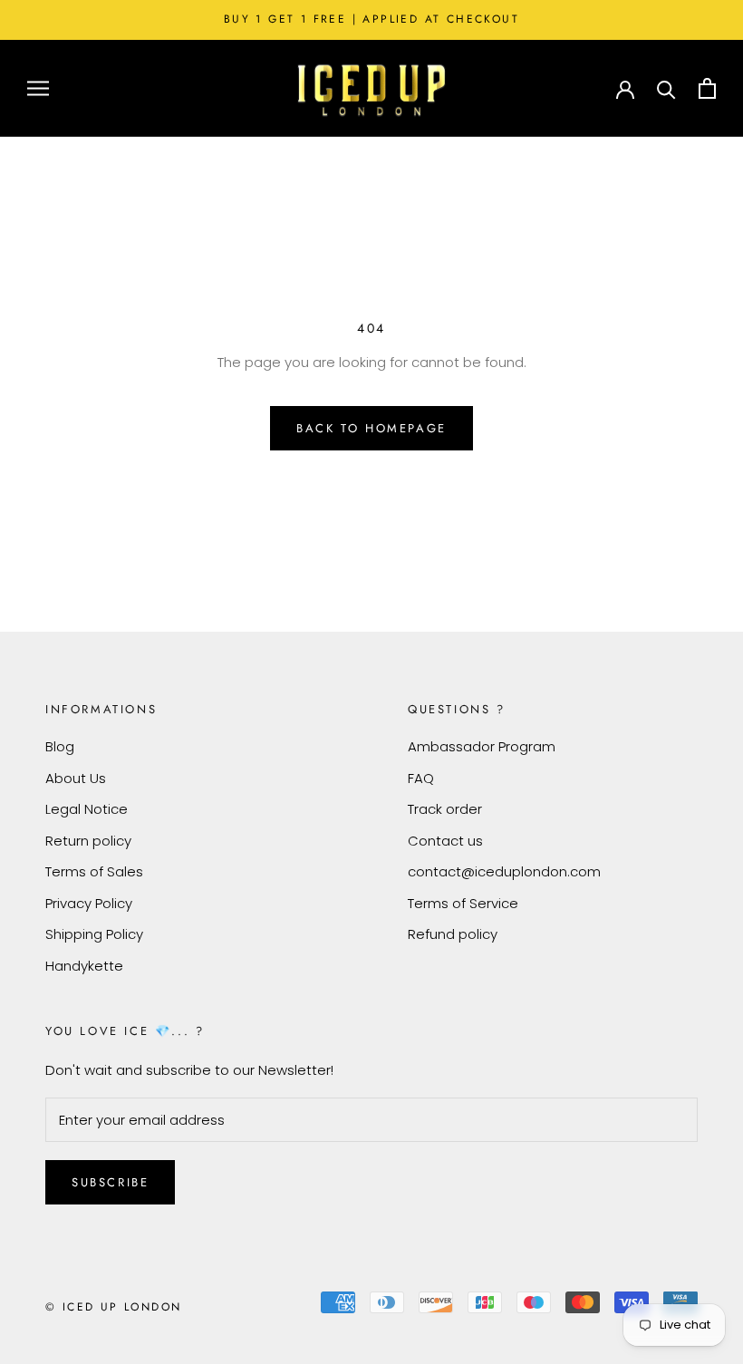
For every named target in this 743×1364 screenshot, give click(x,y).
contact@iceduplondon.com (504, 871)
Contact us (445, 840)
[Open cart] (707, 88)
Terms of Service (463, 903)
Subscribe (110, 1182)
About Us (75, 778)
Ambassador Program (481, 746)
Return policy (88, 840)
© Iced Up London (113, 1307)
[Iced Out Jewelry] (371, 88)
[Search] (666, 88)
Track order (445, 808)
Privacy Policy (88, 903)
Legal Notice (86, 808)
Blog (59, 746)
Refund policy (452, 933)
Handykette (84, 965)
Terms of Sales (94, 871)
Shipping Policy (94, 933)
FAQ (421, 778)
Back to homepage (371, 428)
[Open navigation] (38, 88)
